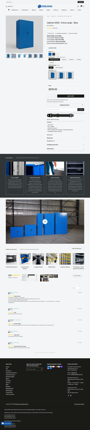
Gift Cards (8, 380)
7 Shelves (79, 59)
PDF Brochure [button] (50, 148)
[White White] (57, 54)
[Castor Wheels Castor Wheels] (70, 75)
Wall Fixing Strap (59, 67)
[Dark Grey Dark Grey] (53, 54)
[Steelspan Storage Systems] (45, 6)
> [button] (55, 352)
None (51, 67)
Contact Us (8, 370)
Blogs (7, 384)
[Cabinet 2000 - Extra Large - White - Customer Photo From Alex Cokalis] (47, 276)
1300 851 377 (74, 372)
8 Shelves (52, 62)
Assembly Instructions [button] (52, 144)
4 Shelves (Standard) (54, 59)
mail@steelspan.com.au (76, 374)
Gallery (7, 378)
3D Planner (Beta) (10, 376)
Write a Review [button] (77, 275)
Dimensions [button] (50, 138)
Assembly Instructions (11, 372)
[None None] (53, 75)
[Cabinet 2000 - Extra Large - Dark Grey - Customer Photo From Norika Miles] (47, 279)
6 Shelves (71, 59)
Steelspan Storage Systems (21, 404)
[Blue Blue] (50, 54)
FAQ (7, 368)
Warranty (8, 386)
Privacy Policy (9, 392)
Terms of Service (10, 394)
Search (81, 2)
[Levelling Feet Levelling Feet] (61, 75)
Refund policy (9, 390)
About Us (8, 382)
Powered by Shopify (79, 404)
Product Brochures (10, 374)
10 (53, 352)
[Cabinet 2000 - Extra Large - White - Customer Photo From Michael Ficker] (42, 279)
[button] (82, 6)
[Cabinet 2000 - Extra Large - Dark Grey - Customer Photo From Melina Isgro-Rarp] (42, 276)
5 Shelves (64, 59)
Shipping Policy (9, 388)
